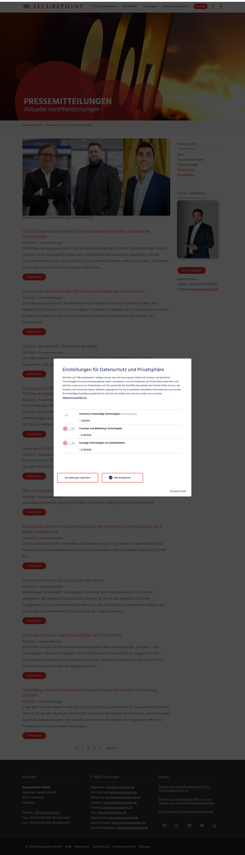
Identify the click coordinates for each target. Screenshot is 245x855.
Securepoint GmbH (178, 489)
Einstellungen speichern (78, 478)
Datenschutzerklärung (75, 398)
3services (85, 435)
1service (84, 420)
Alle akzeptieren (122, 478)
